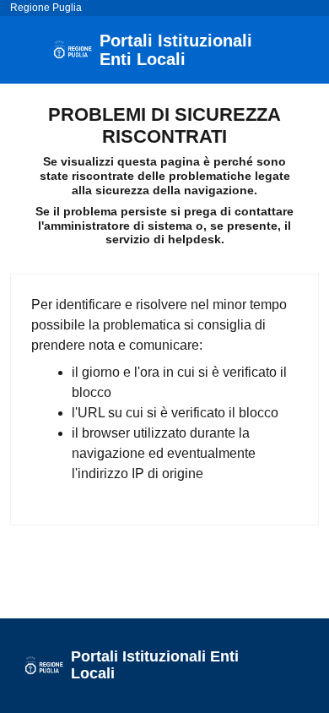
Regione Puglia (46, 8)
